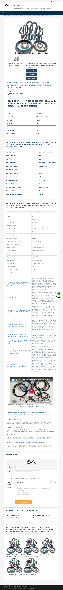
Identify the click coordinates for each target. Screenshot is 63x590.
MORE (30, 522)
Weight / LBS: (11, 130)
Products (10, 15)
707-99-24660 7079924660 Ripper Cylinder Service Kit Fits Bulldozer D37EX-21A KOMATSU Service (19, 352)
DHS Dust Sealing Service (14, 298)
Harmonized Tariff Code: (13, 187)
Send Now (23, 502)
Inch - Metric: (11, 133)
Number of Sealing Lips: (13, 191)
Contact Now (31, 71)
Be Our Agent (32, 78)
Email (9, 471)
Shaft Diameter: (11, 163)
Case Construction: (12, 173)
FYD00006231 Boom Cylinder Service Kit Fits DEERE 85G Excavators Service (19, 335)
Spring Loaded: (10, 155)
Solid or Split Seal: (12, 184)
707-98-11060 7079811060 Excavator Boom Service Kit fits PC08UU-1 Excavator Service (19, 342)
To (8, 475)
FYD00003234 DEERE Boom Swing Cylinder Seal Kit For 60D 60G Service (19, 325)
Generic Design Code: (12, 180)
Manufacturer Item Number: (14, 194)
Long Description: (11, 166)
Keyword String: (11, 159)
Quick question (8, 483)
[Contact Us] (59, 295)
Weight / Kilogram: (12, 177)
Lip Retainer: (11, 123)
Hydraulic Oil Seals (17, 15)
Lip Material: (10, 120)
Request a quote (12, 1)
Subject (9, 479)
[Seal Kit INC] (7, 5)
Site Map (19, 586)
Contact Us (13, 586)
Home (5, 15)
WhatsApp (32, 75)
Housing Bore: (11, 117)
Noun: (8, 110)
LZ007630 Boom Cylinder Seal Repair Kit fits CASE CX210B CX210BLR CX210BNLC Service (19, 284)
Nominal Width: (10, 152)
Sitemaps (24, 586)
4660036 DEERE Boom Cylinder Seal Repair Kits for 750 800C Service (18, 365)
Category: (10, 113)
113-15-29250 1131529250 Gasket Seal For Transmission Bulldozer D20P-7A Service (18, 311)
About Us (6, 586)
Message (9, 487)
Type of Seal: (11, 127)
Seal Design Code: (11, 170)
